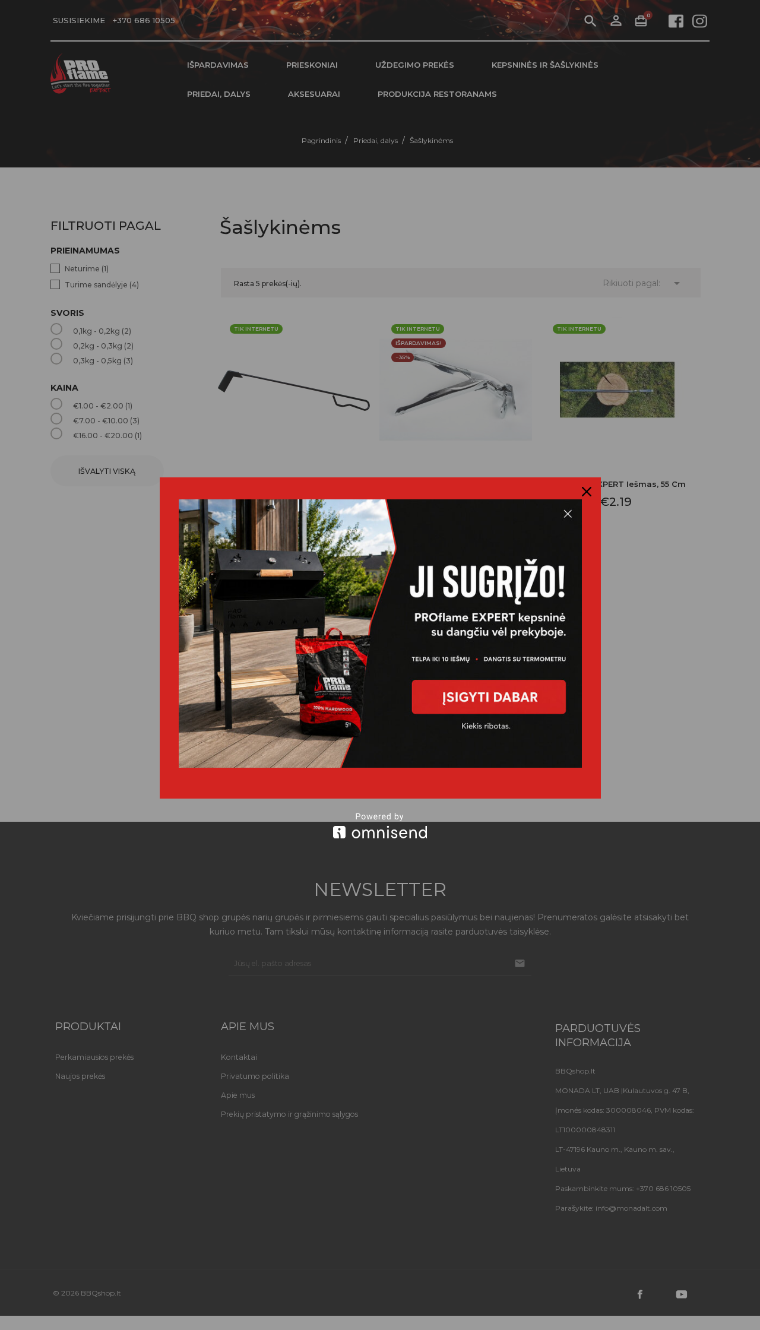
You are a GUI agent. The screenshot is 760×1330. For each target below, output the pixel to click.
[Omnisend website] (380, 826)
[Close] (586, 491)
